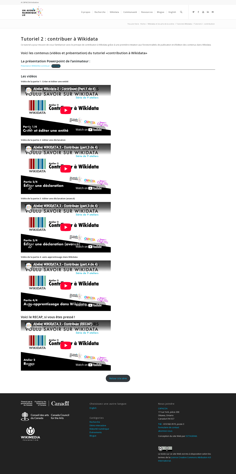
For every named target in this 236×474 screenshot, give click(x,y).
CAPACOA (26, 2)
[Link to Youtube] (203, 11)
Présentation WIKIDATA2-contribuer (35, 66)
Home (143, 24)
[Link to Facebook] (198, 11)
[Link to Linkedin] (207, 11)
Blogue (93, 435)
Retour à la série (118, 378)
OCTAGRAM (191, 436)
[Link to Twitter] (193, 11)
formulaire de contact (168, 427)
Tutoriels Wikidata (184, 24)
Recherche (95, 421)
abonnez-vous (165, 430)
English (93, 408)
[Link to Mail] (212, 11)
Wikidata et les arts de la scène (161, 24)
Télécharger (56, 66)
